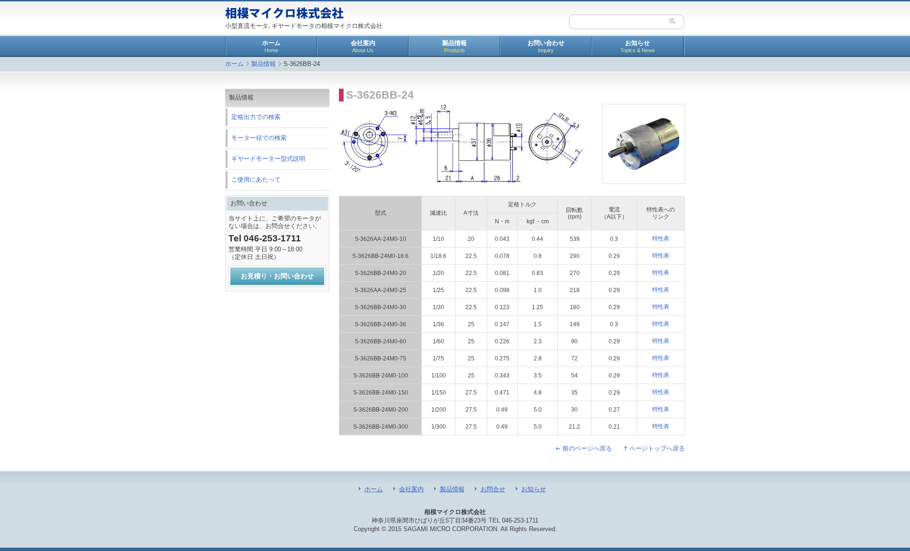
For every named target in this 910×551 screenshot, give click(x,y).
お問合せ (493, 489)
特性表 (660, 238)
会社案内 (363, 46)
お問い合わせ (546, 46)
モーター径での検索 (259, 137)
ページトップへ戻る (657, 448)
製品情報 (454, 46)
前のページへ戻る (587, 448)
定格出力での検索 (256, 116)
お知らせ (637, 46)
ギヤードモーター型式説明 (268, 158)
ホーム (271, 46)
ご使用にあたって (256, 179)
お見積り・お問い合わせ (277, 276)
